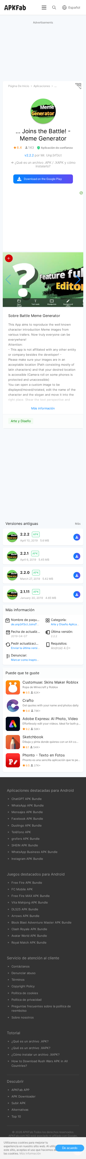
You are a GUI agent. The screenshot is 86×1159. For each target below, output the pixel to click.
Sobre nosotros (22, 1017)
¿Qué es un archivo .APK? (30, 1041)
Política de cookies (24, 993)
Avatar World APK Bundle (29, 935)
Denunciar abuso (23, 973)
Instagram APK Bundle (27, 858)
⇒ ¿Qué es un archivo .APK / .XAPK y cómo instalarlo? (43, 164)
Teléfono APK (21, 832)
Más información (30, 1153)
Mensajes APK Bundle (27, 812)
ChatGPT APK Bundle (26, 799)
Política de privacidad (26, 999)
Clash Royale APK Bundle (29, 929)
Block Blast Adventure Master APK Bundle (41, 922)
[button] (78, 280)
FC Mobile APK (22, 889)
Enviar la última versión (26, 648)
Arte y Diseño (21, 421)
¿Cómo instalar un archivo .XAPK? (35, 1054)
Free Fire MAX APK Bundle (30, 896)
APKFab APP (20, 1090)
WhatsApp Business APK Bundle (34, 852)
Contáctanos (20, 966)
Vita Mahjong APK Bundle (29, 902)
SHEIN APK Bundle (24, 845)
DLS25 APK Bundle (24, 909)
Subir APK (18, 1103)
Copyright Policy (23, 986)
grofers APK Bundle (25, 838)
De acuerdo (69, 1148)
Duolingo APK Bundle (26, 825)
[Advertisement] (43, 473)
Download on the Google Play (43, 179)
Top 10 (16, 1116)
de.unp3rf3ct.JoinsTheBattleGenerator (36, 624)
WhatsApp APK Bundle (27, 805)
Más (77, 523)
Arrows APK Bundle (25, 916)
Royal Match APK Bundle (29, 942)
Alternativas (19, 1109)
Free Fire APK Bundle (26, 882)
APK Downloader (23, 1096)
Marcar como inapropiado (27, 659)
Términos (18, 979)
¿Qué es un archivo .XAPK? (30, 1048)
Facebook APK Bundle (27, 818)
